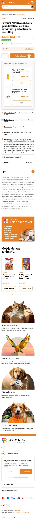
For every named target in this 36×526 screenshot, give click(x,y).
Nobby (21, 272)
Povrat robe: (8, 127)
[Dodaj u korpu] (21, 82)
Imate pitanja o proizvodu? (13, 157)
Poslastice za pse (21, 14)
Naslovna (4, 14)
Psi (7, 14)
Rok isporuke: (8, 132)
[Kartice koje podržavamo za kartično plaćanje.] (3, 498)
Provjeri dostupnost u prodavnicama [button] (23, 43)
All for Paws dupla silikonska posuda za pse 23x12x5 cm (20, 71)
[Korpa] (33, 3)
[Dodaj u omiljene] (33, 38)
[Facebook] (3, 505)
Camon (5, 272)
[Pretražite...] (32, 6)
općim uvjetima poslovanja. (20, 477)
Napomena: (8, 139)
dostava (10, 325)
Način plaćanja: (9, 120)
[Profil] (29, 3)
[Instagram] (8, 505)
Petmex (4, 18)
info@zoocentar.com (12, 453)
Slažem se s (17, 477)
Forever (8, 392)
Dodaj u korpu (9, 288)
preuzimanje (9, 425)
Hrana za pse (12, 14)
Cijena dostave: (9, 113)
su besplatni (10, 358)
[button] (18, 49)
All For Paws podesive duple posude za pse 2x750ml (19, 91)
